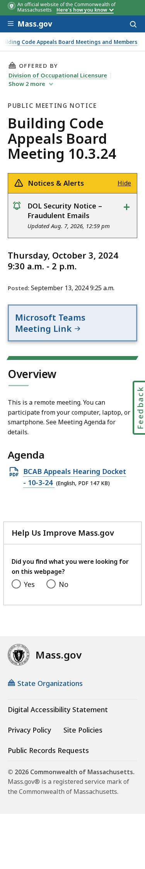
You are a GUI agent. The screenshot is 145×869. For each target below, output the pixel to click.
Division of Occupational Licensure (58, 75)
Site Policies (82, 730)
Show (27, 83)
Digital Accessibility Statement (58, 709)
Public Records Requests (48, 750)
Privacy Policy (29, 730)
